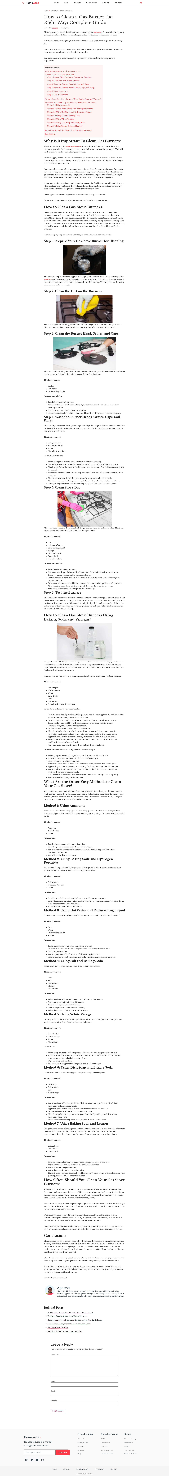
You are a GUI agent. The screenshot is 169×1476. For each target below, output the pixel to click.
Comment (55, 1355)
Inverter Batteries (107, 1454)
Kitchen (106, 3)
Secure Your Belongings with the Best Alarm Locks (69, 1324)
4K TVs (103, 1439)
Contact (118, 3)
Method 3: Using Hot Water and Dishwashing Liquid (69, 112)
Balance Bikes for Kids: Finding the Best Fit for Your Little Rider (75, 1320)
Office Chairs (82, 1439)
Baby (66, 3)
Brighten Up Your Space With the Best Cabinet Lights (70, 1312)
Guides (63, 11)
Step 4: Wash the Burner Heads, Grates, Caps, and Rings (70, 88)
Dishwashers (128, 1442)
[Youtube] (37, 1459)
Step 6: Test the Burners (57, 95)
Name (53, 1381)
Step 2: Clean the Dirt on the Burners (63, 81)
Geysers (126, 1446)
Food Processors (129, 1450)
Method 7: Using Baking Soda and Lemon (64, 126)
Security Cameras (107, 1450)
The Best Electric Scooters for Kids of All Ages (67, 1316)
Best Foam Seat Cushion (58, 1328)
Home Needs (91, 3)
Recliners (81, 1446)
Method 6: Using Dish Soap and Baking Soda (66, 123)
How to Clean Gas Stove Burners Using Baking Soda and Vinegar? (73, 99)
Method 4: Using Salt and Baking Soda (63, 116)
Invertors (104, 1446)
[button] (54, 1469)
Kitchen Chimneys (130, 1439)
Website (54, 1400)
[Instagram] (42, 1459)
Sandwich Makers (130, 1454)
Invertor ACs (105, 1442)
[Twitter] (31, 1459)
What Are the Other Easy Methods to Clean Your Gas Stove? (70, 103)
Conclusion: (50, 134)
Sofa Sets (81, 1450)
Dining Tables (83, 1442)
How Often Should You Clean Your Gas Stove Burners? (68, 131)
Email (53, 1391)
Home (56, 3)
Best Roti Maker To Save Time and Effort (65, 1331)
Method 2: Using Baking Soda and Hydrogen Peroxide (70, 109)
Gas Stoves (55, 11)
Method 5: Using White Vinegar (60, 119)
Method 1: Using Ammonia (58, 105)
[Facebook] (26, 1459)
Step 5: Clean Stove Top (57, 91)
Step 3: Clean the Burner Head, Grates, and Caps (68, 84)
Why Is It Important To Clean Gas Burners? (63, 71)
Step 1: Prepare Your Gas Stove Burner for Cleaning (69, 77)
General (77, 3)
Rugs (79, 1454)
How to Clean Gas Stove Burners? (59, 75)
